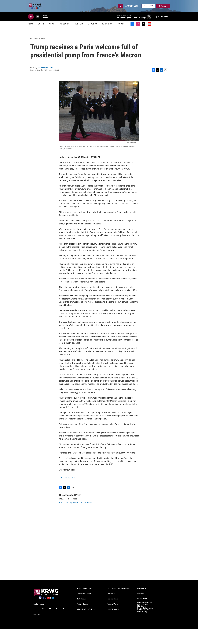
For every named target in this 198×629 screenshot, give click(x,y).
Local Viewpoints (113, 609)
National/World (112, 604)
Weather (140, 594)
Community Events (84, 594)
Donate (164, 6)
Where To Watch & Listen (86, 609)
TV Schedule (81, 599)
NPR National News (37, 38)
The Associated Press (45, 68)
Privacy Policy (142, 612)
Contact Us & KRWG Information (118, 588)
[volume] (38, 16)
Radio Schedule (82, 604)
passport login (131, 6)
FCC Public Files (142, 604)
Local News (111, 594)
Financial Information (145, 608)
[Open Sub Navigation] (35, 24)
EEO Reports (141, 606)
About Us (92, 24)
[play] (31, 16)
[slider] (41, 16)
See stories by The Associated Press (76, 502)
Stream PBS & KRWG (84, 588)
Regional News (112, 599)
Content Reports (143, 610)
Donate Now (141, 588)
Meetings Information (145, 602)
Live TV (149, 6)
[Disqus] (99, 549)
